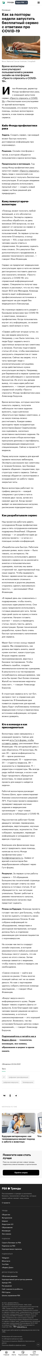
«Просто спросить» (29, 170)
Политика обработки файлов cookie (14, 1345)
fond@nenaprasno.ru (12, 857)
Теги (4, 1068)
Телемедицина (28, 1082)
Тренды (10, 2)
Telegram (5, 1257)
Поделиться (34, 1354)
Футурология (7, 1217)
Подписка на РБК (8, 1246)
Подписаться (23, 1354)
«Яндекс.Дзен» (7, 1267)
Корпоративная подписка (12, 1249)
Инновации (6, 10)
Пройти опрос (21, 1173)
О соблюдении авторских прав (12, 1339)
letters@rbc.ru (22, 1327)
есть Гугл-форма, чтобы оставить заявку (18, 741)
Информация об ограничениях (12, 1336)
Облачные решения (9, 1276)
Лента (14, 1354)
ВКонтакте (6, 1261)
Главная (6, 1354)
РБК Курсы (6, 1292)
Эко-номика (6, 1234)
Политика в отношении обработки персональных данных (18, 1342)
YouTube (5, 1264)
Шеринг (5, 1221)
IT (4, 1077)
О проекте (6, 1202)
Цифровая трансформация (18, 1077)
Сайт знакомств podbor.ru (12, 1289)
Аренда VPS (6, 1282)
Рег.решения (7, 1286)
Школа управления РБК (11, 1295)
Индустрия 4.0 (7, 1224)
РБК (4, 1188)
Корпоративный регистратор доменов (17, 1279)
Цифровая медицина (10, 1082)
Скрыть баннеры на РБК (11, 1242)
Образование (7, 1227)
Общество (6, 1214)
